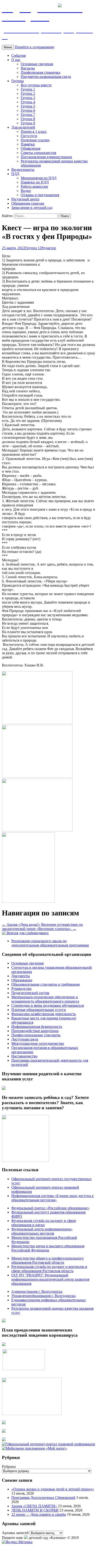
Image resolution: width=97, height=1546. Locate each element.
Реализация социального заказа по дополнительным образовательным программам (50, 943)
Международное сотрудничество (37, 1043)
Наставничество (24, 1056)
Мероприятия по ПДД (39, 178)
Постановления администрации (46, 157)
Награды (28, 68)
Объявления (30, 148)
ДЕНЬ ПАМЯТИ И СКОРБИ (35, 1510)
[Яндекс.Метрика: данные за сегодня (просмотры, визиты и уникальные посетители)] (17, 1542)
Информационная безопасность (36, 1027)
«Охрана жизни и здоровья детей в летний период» (52, 1489)
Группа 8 (28, 119)
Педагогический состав (30, 993)
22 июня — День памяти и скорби (38, 1514)
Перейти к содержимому (35, 47)
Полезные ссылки (35, 140)
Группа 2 (28, 94)
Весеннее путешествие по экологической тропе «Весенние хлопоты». (42, 926)
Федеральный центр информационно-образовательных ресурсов (42, 1231)
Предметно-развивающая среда (46, 77)
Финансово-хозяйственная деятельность (43, 1014)
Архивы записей (15, 1533)
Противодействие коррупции (35, 1031)
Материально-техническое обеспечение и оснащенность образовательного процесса (45, 999)
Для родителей (23, 127)
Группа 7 (28, 115)
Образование (21, 980)
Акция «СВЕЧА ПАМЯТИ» (34, 1506)
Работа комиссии (34, 186)
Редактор (48, 248)
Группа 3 (28, 98)
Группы (17, 81)
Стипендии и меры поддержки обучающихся (47, 1005)
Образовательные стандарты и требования (45, 984)
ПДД (15, 174)
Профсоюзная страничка (40, 72)
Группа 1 (28, 89)
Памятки (28, 144)
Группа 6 (28, 110)
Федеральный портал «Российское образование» (50, 1208)
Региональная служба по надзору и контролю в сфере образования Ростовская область (49, 1269)
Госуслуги (29, 136)
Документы (20, 976)
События (18, 55)
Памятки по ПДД (35, 182)
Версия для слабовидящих (27, 933)
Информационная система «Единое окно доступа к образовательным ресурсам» (52, 1198)
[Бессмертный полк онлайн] (4, 1321)
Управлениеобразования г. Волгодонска (43, 1296)
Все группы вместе (36, 85)
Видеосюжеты (22, 170)
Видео (26, 191)
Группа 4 (28, 102)
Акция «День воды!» (21, 924)
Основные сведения (37, 64)
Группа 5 (28, 106)
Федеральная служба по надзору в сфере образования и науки (43, 1223)
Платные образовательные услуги (38, 1010)
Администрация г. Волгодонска (36, 1291)
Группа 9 (28, 123)
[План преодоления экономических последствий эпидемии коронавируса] (4, 1345)
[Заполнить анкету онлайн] (4, 1089)
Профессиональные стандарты (36, 1035)
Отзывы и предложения (40, 195)
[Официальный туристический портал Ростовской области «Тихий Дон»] (4, 1440)
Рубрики (9, 1467)
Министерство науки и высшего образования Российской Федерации (47, 1248)
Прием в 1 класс (34, 132)
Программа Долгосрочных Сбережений (43, 1498)
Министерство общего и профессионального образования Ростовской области (47, 1260)
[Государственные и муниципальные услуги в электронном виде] (4, 1423)
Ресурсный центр (25, 199)
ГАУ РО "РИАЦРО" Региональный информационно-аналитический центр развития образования (50, 1279)
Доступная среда (24, 1039)
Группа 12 (33, 248)
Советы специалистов (38, 153)
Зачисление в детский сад (32, 208)
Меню (8, 47)
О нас (15, 60)
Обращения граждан (27, 203)
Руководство (21, 989)
